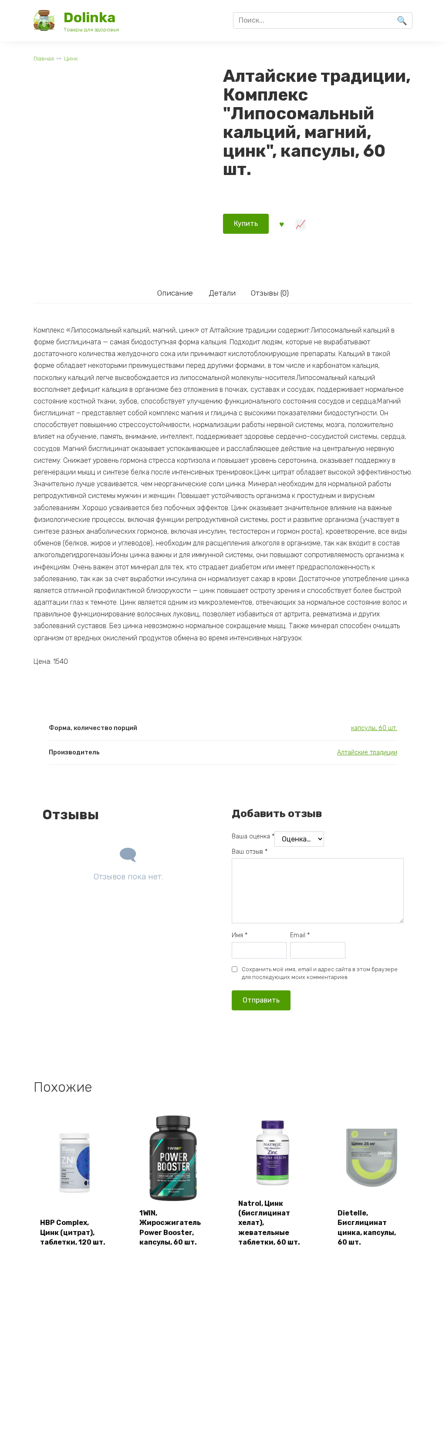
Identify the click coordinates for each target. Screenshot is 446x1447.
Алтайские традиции (367, 752)
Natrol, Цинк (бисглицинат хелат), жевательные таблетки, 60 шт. (269, 1223)
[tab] (174, 293)
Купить (246, 223)
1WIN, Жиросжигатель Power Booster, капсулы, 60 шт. (170, 1227)
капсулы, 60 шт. (374, 728)
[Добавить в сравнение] (300, 223)
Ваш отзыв (249, 851)
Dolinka (89, 17)
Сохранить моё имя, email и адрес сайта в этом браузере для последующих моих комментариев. (320, 973)
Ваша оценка (253, 836)
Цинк (71, 58)
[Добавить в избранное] (281, 223)
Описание (175, 293)
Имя (239, 935)
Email (300, 935)
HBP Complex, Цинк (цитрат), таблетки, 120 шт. (72, 1232)
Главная (44, 58)
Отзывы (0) (270, 293)
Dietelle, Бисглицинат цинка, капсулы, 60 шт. (367, 1227)
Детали (222, 293)
